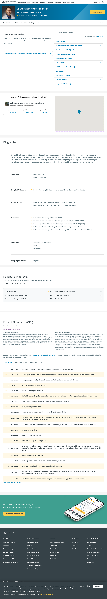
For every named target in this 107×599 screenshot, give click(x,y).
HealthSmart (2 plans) (63, 75)
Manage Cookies (84, 586)
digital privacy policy (46, 594)
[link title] (9, 2)
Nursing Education (92, 555)
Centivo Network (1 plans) (64, 58)
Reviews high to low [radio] (21, 362)
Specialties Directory (9, 555)
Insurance (6, 23)
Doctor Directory (8, 549)
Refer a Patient (91, 542)
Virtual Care (6, 545)
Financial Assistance (33, 559)
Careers (89, 545)
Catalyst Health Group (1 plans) (65, 54)
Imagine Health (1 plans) (63, 84)
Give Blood (75, 549)
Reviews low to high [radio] (36, 362)
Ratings (32, 23)
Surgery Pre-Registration (34, 565)
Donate (74, 545)
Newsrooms (53, 555)
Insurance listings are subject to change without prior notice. (26, 53)
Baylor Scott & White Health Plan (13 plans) (69, 45)
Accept (97, 586)
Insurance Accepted (33, 555)
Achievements (54, 545)
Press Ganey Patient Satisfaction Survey (44, 355)
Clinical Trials (90, 562)
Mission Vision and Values (57, 542)
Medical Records (32, 549)
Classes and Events (9, 542)
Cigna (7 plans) (60, 62)
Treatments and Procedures (11, 559)
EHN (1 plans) (60, 71)
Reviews (39, 23)
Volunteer (75, 542)
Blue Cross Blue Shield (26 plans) (66, 50)
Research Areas (91, 559)
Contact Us (53, 559)
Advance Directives (33, 562)
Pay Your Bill (30, 545)
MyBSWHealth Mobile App (10, 562)
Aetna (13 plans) (61, 41)
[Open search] (103, 2)
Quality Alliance (54, 552)
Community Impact (55, 549)
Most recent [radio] (8, 362)
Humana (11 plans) (61, 79)
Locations (15, 23)
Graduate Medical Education (95, 549)
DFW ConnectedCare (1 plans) (65, 67)
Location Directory (8, 552)
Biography (23, 23)
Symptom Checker (32, 542)
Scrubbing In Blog (32, 569)
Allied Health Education (93, 552)
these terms (100, 36)
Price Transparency (33, 552)
